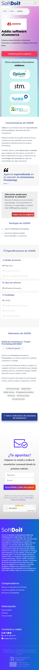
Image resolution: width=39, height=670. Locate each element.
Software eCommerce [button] (12, 341)
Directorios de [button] (10, 593)
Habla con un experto (23, 214)
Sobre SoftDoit (7, 610)
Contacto (5, 613)
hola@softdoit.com (10, 638)
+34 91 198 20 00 (9, 636)
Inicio (4, 11)
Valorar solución (14, 348)
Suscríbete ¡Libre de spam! (19, 487)
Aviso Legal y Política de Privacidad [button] (22, 499)
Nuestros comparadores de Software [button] (14, 587)
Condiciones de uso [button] (23, 650)
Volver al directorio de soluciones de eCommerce (20, 416)
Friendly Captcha (31, 510)
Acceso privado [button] (7, 616)
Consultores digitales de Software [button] (13, 590)
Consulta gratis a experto (19, 54)
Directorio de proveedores (12, 11)
